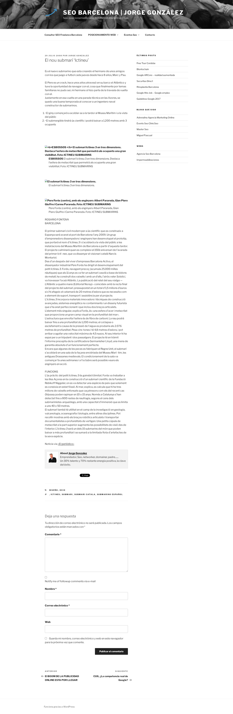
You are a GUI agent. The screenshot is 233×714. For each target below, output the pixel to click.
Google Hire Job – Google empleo (153, 92)
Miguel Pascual (144, 135)
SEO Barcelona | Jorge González (123, 12)
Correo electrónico (57, 605)
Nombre (51, 588)
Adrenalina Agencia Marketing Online (155, 117)
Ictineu (55, 494)
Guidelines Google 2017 (148, 98)
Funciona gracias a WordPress (59, 706)
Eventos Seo (130, 34)
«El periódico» (66, 443)
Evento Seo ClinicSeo (147, 123)
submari (67, 494)
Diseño (53, 490)
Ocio (63, 490)
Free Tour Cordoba (146, 63)
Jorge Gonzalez (78, 56)
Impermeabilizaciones (148, 159)
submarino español (110, 494)
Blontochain (143, 69)
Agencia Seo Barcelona (148, 153)
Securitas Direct (145, 81)
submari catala (85, 494)
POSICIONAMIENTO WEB (102, 34)
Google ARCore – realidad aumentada (156, 75)
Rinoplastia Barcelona (148, 87)
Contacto (150, 34)
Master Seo (142, 129)
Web (48, 622)
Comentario (53, 534)
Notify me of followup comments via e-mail (70, 581)
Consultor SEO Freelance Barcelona (63, 34)
